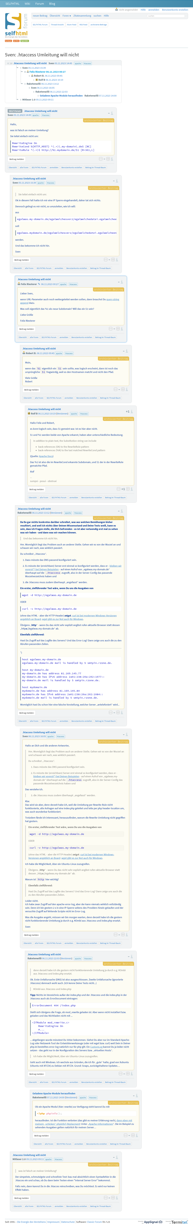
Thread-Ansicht (57, 24)
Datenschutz (68, 1221)
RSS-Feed (83, 24)
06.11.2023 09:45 (45, 353)
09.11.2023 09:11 (35, 1159)
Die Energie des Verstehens (31, 1221)
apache (35, 115)
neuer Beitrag (40, 15)
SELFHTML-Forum (40, 24)
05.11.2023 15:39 (27, 182)
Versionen (62, 413)
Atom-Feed (71, 24)
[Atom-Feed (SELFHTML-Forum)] (8, 41)
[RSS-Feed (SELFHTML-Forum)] (16, 41)
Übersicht (55, 15)
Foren (66, 15)
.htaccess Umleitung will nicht (40, 111)
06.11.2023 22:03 (51, 958)
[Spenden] (24, 41)
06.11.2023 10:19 (47, 413)
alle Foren (24, 167)
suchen (97, 15)
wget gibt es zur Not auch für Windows (62, 619)
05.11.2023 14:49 (22, 115)
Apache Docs (46, 456)
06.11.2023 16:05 (37, 736)
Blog (52, 4)
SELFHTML (12, 4)
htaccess (45, 115)
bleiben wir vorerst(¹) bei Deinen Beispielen (56, 776)
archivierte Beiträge (99, 24)
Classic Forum (94, 1221)
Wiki (27, 4)
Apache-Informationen (101, 1124)
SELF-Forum (15, 111)
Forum (39, 4)
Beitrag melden (16, 159)
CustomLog (96, 1046)
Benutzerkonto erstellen (71, 167)
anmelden (54, 167)
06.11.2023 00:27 (50, 284)
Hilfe (106, 15)
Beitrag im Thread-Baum (95, 167)
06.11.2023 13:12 (41, 512)
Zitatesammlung (82, 15)
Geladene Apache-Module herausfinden (53, 1093)
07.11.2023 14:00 (56, 1097)
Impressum (53, 1221)
